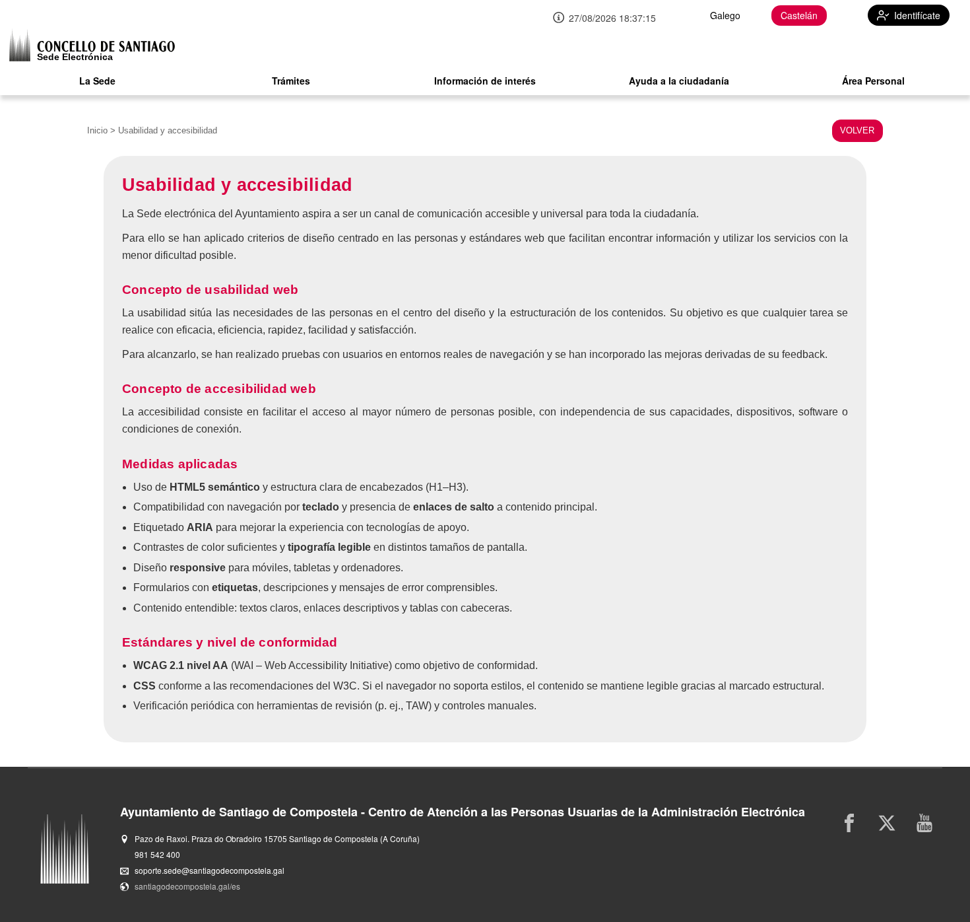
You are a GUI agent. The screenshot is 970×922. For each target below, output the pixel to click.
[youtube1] (925, 822)
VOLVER (857, 130)
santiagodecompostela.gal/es (187, 886)
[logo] (92, 44)
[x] (887, 822)
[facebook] (849, 822)
